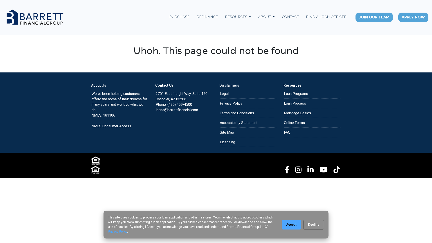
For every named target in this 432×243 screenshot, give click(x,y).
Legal (224, 94)
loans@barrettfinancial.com (177, 110)
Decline (313, 224)
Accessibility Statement (238, 123)
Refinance (207, 17)
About (265, 17)
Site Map (227, 132)
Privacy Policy (231, 103)
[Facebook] (287, 169)
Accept (291, 224)
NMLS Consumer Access (111, 126)
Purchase (179, 17)
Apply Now (413, 17)
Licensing (227, 142)
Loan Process (295, 103)
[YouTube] (323, 169)
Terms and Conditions (237, 113)
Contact (290, 17)
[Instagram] (298, 169)
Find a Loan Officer (326, 17)
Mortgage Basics (297, 113)
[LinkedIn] (310, 169)
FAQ (287, 132)
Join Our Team (374, 17)
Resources (236, 17)
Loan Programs (296, 94)
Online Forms (294, 123)
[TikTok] (336, 169)
